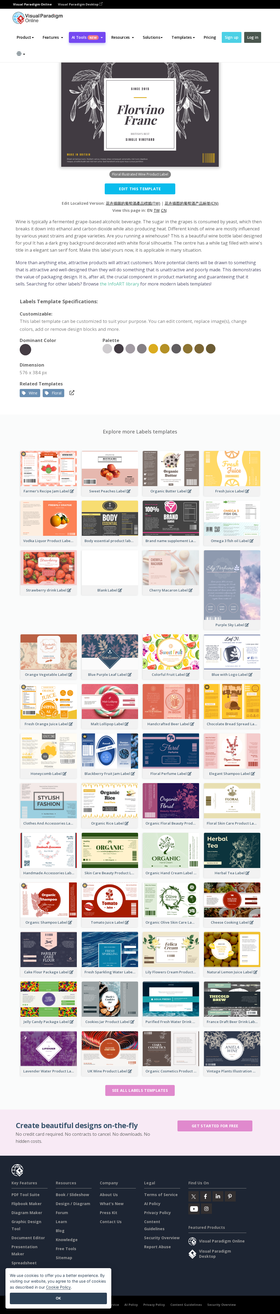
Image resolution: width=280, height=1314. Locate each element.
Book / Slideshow (72, 1194)
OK (58, 1298)
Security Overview (162, 1237)
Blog (60, 1230)
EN (149, 210)
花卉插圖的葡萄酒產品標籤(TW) (133, 203)
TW (157, 210)
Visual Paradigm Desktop (78, 4)
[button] (53, 37)
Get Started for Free (215, 1125)
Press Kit (108, 1212)
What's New (112, 1203)
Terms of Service (161, 1194)
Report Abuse (157, 1246)
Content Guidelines (186, 1305)
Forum (62, 1212)
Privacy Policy (157, 1212)
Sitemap (64, 1257)
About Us (109, 1194)
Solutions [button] (151, 37)
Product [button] (24, 37)
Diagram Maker (26, 1212)
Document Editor (28, 1237)
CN (164, 210)
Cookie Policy (58, 1287)
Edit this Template (140, 188)
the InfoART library (120, 284)
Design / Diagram (73, 1203)
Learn (61, 1221)
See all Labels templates (140, 1090)
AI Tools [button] (84, 37)
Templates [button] (181, 37)
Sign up (231, 37)
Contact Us (111, 1221)
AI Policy (152, 1203)
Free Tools (66, 1248)
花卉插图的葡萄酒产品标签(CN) (191, 203)
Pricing (210, 37)
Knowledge (67, 1239)
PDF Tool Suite (25, 1194)
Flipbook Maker (26, 1203)
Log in (252, 37)
